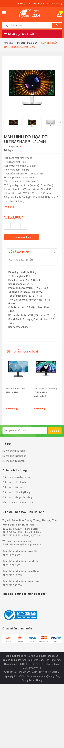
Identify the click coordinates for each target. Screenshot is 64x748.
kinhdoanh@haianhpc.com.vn (25, 544)
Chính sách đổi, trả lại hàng (16, 492)
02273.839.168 (14, 528)
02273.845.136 (14, 532)
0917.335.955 (13, 555)
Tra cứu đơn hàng (54, 3)
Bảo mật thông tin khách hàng (18, 502)
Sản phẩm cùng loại (22, 351)
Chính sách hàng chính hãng (17, 497)
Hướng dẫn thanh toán (14, 456)
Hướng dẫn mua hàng (13, 450)
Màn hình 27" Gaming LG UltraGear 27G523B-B (45, 392)
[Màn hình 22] (18, 370)
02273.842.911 (13, 535)
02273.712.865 (14, 575)
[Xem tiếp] (9, 206)
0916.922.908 (13, 565)
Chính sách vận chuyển (14, 482)
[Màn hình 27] (46, 370)
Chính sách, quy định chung (16, 477)
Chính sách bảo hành (13, 487)
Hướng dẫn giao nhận (13, 461)
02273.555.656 (14, 585)
